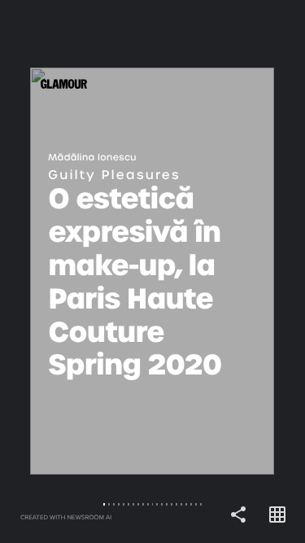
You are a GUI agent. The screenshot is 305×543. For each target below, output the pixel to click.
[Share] (238, 515)
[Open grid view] (277, 515)
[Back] (76, 271)
